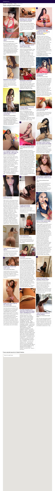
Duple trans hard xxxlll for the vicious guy (10, 304)
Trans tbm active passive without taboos (43, 313)
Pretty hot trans (7, 197)
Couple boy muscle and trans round (9, 267)
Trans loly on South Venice (27, 146)
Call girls (4, 3)
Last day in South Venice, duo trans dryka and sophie (43, 142)
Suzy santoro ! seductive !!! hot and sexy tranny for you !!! (43, 178)
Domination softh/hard (26, 80)
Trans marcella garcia (42, 109)
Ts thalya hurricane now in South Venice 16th (27, 45)
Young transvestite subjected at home (25, 206)
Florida (15, 3)
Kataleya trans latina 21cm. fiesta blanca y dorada (27, 19)
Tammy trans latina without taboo (10, 39)
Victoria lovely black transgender (41, 74)
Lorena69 (22, 257)
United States (10, 3)
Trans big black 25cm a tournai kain (9, 113)
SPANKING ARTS (6, 1)
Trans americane (24, 235)
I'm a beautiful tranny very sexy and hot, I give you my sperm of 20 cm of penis (10, 152)
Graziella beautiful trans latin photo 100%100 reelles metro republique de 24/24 (27, 311)
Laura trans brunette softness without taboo (42, 278)
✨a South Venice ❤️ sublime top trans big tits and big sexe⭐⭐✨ (43, 32)
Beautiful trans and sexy (9, 79)
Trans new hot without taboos (9, 249)
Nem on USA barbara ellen (43, 221)
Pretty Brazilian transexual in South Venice (27, 107)
